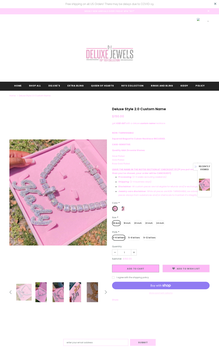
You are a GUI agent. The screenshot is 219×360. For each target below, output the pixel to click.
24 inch (160, 223)
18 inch (127, 223)
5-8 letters (134, 237)
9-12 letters (149, 237)
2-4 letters (119, 237)
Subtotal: (117, 258)
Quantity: (117, 246)
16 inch (116, 223)
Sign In (172, 19)
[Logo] (109, 53)
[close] (215, 4)
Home (12, 95)
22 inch (149, 223)
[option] (58, 192)
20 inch (138, 223)
